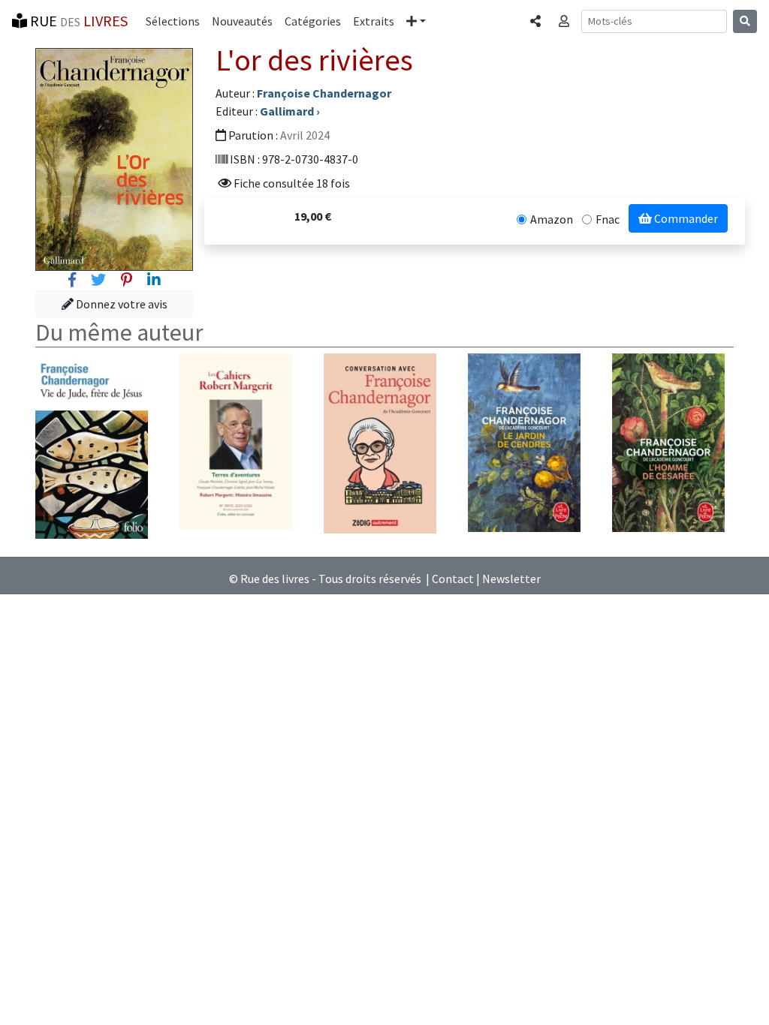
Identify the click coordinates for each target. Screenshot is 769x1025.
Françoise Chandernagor (324, 93)
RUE (77, 20)
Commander (685, 218)
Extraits (373, 21)
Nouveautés (242, 21)
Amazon (551, 219)
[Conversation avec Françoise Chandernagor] (380, 441)
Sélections (173, 21)
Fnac (608, 219)
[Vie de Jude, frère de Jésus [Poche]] (91, 444)
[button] (416, 21)
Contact (453, 578)
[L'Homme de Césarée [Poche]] (668, 441)
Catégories (313, 21)
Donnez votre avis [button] (120, 303)
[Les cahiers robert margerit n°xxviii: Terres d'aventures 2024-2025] (235, 440)
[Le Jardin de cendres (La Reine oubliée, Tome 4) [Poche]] (524, 441)
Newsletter (511, 578)
